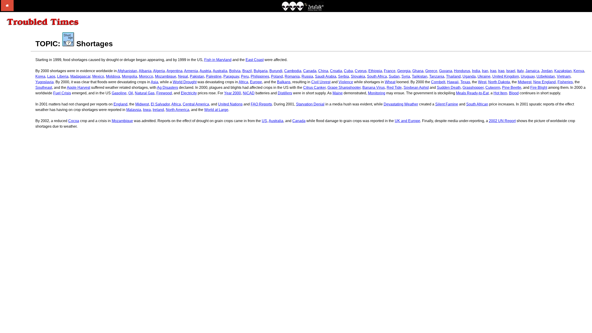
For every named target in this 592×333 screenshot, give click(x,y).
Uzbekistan (545, 76)
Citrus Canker (314, 87)
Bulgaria (261, 71)
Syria (405, 76)
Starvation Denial (310, 104)
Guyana (445, 71)
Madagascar (80, 76)
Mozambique (165, 76)
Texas (465, 82)
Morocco (146, 76)
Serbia (343, 76)
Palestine (214, 76)
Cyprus (361, 71)
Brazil (247, 71)
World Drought (185, 82)
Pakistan (197, 76)
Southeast (43, 87)
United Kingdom (505, 76)
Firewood (164, 93)
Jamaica (532, 71)
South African (477, 104)
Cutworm (492, 87)
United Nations (230, 104)
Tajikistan (419, 76)
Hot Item (500, 93)
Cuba (348, 71)
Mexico (98, 76)
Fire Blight (538, 87)
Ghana (417, 71)
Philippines (260, 76)
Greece (431, 71)
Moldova (113, 76)
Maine (338, 93)
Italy (520, 71)
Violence (346, 82)
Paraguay (231, 76)
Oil (130, 93)
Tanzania (436, 76)
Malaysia (133, 110)
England (120, 104)
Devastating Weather (401, 104)
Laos (51, 76)
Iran (485, 71)
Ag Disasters (167, 87)
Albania (145, 71)
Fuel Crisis (62, 93)
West (482, 82)
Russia (307, 76)
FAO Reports (261, 104)
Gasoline (119, 93)
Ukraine (484, 76)
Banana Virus (373, 87)
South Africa (377, 76)
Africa (243, 82)
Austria (205, 71)
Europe (256, 82)
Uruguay (528, 76)
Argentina (174, 71)
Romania (292, 76)
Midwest (524, 82)
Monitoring (376, 93)
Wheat (390, 82)
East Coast (255, 60)
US (264, 121)
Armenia (191, 71)
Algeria (159, 71)
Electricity (189, 93)
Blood (514, 93)
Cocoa (73, 121)
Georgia (403, 71)
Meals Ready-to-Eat (472, 93)
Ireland (158, 110)
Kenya (579, 71)
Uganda (469, 76)
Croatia (336, 71)
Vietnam (563, 76)
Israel (510, 71)
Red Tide (394, 87)
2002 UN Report (502, 121)
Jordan (546, 71)
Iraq (493, 71)
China (323, 71)
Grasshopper (473, 87)
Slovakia (358, 76)
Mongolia (129, 76)
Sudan (394, 76)
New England (544, 82)
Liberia (62, 76)
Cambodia (292, 71)
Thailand (453, 76)
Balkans (283, 82)
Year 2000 (232, 93)
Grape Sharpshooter (344, 87)
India (476, 71)
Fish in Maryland (217, 60)
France (389, 71)
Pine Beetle (511, 87)
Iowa (147, 110)
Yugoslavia (44, 82)
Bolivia (234, 71)
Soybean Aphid (416, 87)
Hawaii (453, 82)
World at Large (216, 110)
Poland (277, 76)
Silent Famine (446, 104)
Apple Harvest (78, 87)
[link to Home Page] (7, 10)
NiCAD (249, 93)
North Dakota (499, 82)
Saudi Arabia (325, 76)
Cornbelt (438, 82)
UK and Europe (407, 121)
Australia (220, 71)
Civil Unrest (320, 82)
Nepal (183, 76)
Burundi (275, 71)
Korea (40, 76)
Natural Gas (144, 93)
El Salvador (160, 104)
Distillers (285, 93)
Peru (245, 76)
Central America (196, 104)
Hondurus (462, 71)
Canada (309, 71)
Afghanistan (127, 71)
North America (177, 110)
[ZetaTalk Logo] (303, 10)
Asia (154, 82)
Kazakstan (563, 71)
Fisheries (565, 82)
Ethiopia (375, 71)
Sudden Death (449, 87)
